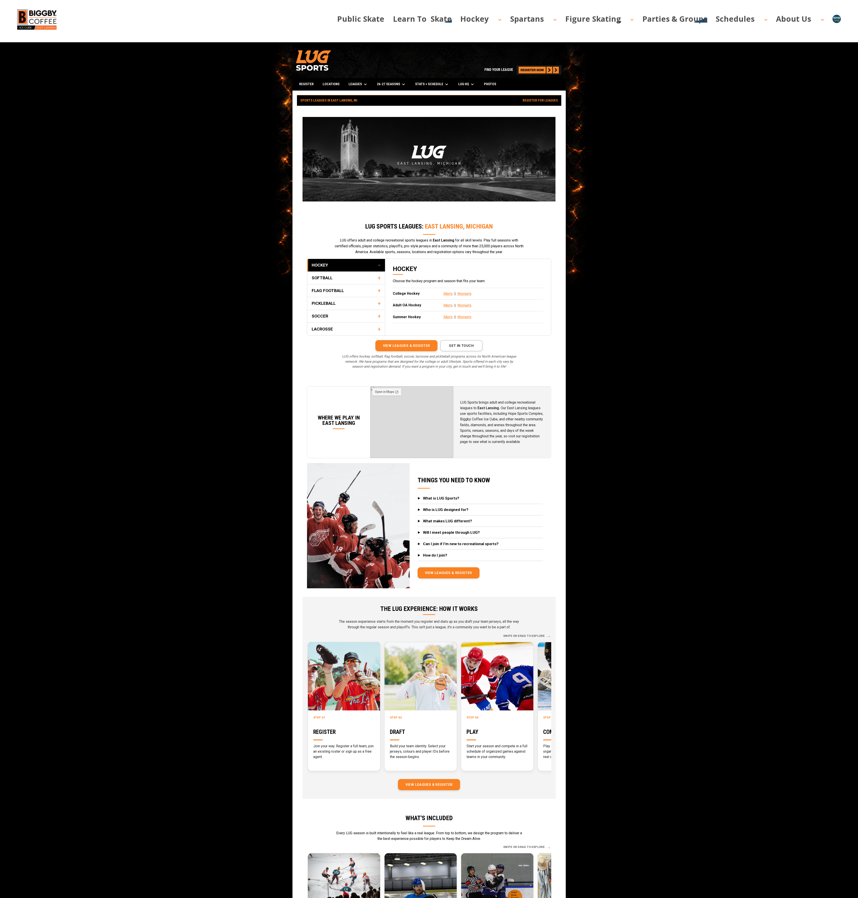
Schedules (735, 19)
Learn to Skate (422, 19)
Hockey (474, 19)
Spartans (527, 19)
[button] (477, 19)
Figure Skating (593, 19)
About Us (793, 19)
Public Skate (360, 19)
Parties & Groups (674, 19)
